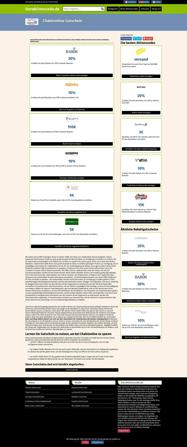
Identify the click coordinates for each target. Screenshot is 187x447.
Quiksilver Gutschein (79, 397)
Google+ (148, 38)
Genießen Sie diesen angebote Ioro (72, 212)
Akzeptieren (97, 442)
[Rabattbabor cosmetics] (72, 51)
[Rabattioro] (72, 187)
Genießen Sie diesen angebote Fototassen (72, 246)
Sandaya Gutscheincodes (34, 397)
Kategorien (113, 9)
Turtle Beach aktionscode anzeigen (141, 185)
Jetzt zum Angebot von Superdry (72, 110)
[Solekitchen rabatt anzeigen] (141, 51)
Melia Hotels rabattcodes (34, 406)
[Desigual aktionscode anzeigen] (141, 197)
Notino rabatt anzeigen (141, 113)
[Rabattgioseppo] (72, 153)
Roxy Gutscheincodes (79, 388)
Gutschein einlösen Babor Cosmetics (141, 301)
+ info (85, 442)
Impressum (123, 431)
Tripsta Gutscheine (32, 392)
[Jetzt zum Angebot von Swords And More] (141, 312)
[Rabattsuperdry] (72, 85)
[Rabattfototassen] (72, 222)
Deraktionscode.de (42, 9)
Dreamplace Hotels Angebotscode (38, 401)
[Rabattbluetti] (72, 119)
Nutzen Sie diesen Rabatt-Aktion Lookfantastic (141, 264)
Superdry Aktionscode (80, 401)
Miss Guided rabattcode (80, 406)
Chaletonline (72, 370)
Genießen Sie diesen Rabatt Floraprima (141, 149)
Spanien (146, 2)
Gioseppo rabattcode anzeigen (72, 178)
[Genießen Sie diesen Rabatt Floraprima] (141, 124)
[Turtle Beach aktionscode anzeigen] (141, 160)
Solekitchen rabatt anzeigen (141, 76)
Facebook (126, 38)
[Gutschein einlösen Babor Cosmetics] (141, 276)
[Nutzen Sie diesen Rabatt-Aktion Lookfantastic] (141, 238)
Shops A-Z (156, 9)
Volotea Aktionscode (33, 388)
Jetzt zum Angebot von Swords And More (141, 337)
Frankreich (132, 2)
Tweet (138, 38)
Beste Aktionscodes (129, 9)
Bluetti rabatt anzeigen (72, 144)
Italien (158, 2)
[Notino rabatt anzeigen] (141, 88)
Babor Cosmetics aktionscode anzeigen (72, 75)
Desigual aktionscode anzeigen (141, 222)
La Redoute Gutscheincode (82, 392)
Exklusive (145, 9)
